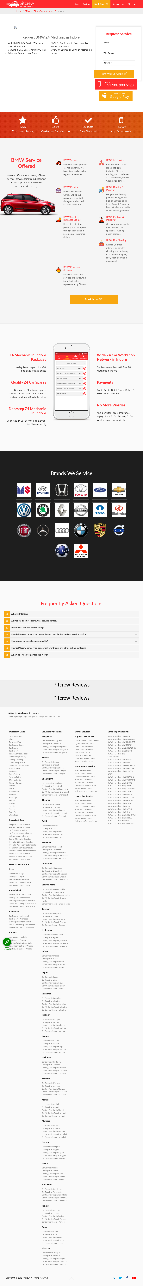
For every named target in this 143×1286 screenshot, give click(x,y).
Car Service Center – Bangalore (54, 752)
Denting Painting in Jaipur (52, 983)
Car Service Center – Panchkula (54, 1200)
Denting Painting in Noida (52, 1173)
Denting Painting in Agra (19, 879)
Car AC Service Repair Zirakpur (54, 1261)
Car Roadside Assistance (19, 765)
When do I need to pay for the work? (29, 655)
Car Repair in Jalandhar (51, 1001)
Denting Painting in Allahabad (21, 921)
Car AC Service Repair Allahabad (22, 924)
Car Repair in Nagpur (50, 1149)
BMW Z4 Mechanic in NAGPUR (120, 809)
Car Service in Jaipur (50, 977)
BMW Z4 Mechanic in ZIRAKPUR (121, 823)
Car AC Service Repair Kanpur (54, 1049)
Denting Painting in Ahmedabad (22, 900)
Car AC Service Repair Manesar (54, 1091)
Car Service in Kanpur (50, 1040)
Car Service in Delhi (50, 825)
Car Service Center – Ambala (20, 949)
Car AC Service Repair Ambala (21, 946)
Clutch (11, 788)
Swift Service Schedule (18, 830)
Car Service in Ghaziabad (52, 868)
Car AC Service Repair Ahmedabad (23, 903)
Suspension (14, 791)
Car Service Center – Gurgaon (54, 925)
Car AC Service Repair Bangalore (55, 749)
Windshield (13, 815)
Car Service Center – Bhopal (53, 773)
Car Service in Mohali (50, 1104)
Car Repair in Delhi (49, 828)
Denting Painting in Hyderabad (54, 940)
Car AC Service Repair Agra (20, 882)
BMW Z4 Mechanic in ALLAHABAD (121, 742)
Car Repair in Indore (50, 958)
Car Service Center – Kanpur (53, 1052)
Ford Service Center (83, 755)
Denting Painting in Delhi (52, 831)
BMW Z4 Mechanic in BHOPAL (120, 751)
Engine (12, 803)
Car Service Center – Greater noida (56, 904)
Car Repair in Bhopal (50, 765)
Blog (77, 4)
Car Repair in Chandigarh (52, 786)
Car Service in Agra (16, 873)
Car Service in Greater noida (53, 889)
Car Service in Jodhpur (51, 1019)
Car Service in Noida (50, 1167)
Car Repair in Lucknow (51, 1064)
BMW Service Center (83, 773)
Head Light (13, 797)
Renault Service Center (84, 761)
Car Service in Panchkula (52, 1189)
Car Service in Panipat (51, 1210)
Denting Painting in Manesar (53, 1089)
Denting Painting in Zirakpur (53, 1258)
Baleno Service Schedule (19, 836)
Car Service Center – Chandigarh (55, 795)
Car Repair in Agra (16, 876)
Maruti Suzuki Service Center (86, 740)
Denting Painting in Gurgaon (53, 919)
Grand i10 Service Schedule (20, 839)
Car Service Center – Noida (53, 1179)
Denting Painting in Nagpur (53, 1152)
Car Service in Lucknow (51, 1062)
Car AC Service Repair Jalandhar (55, 1007)
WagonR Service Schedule (19, 824)
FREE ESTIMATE (7, 948)
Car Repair (13, 751)
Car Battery (13, 771)
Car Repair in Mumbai (51, 1128)
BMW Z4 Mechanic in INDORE (120, 783)
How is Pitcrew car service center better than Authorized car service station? (49, 634)
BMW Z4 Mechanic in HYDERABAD (121, 780)
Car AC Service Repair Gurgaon (54, 922)
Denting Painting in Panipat (53, 1216)
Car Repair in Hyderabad (52, 937)
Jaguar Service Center (83, 788)
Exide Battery (14, 774)
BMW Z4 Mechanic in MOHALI (120, 803)
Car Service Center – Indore (53, 967)
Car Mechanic (46, 11)
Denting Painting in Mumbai (53, 1131)
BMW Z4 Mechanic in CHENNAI (120, 759)
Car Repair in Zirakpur (51, 1255)
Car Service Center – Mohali (53, 1116)
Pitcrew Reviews (71, 684)
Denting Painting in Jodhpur (53, 1025)
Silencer (12, 809)
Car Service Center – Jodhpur (53, 1031)
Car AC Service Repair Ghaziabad (55, 876)
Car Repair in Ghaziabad (52, 871)
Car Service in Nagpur (51, 1146)
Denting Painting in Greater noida (56, 895)
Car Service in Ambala (18, 937)
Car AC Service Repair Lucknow (54, 1070)
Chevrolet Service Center (85, 758)
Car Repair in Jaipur (50, 980)
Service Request (15, 736)
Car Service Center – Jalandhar (54, 1010)
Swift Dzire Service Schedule (20, 833)
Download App (15, 742)
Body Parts (13, 812)
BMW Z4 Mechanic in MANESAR (121, 800)
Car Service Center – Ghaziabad (55, 879)
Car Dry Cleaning (16, 759)
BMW (27, 11)
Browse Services (113, 74)
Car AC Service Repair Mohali (53, 1113)
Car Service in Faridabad (52, 847)
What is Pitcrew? (19, 614)
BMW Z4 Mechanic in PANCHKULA (122, 815)
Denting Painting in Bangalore (54, 746)
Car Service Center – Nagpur (53, 1158)
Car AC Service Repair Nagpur (54, 1155)
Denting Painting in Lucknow (54, 1067)
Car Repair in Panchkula (51, 1192)
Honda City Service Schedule (21, 847)
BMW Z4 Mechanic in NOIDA (119, 812)
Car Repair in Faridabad (51, 849)
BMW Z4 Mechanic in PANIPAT (120, 818)
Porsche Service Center (84, 782)
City (130, 4)
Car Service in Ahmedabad (20, 894)
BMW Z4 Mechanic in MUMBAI (120, 806)
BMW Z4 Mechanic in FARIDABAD (121, 765)
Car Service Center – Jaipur (53, 988)
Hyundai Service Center (84, 743)
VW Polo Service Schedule (19, 853)
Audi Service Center (83, 770)
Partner (86, 4)
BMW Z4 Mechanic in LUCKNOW (121, 797)
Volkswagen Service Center (86, 791)
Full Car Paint (14, 768)
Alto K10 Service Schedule (19, 827)
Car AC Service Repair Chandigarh (55, 792)
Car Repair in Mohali (50, 1107)
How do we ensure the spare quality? (29, 641)
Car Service (13, 748)
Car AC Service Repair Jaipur (53, 985)
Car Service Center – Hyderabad (55, 946)
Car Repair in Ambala (17, 940)
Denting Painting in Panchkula (54, 1195)
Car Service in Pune (50, 1231)
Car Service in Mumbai (51, 1125)
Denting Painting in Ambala (20, 943)
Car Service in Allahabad (19, 916)
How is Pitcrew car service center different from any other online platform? (48, 648)
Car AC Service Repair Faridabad (55, 855)
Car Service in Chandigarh (52, 783)
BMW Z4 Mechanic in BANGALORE (122, 748)
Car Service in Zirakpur (51, 1252)
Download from (119, 95)
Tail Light (12, 800)
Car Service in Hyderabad (52, 934)
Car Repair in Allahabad (18, 919)
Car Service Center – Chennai (54, 816)
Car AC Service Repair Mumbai (54, 1134)
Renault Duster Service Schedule (22, 850)
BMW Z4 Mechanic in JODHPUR (120, 791)
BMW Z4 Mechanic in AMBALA (120, 745)
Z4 (35, 11)
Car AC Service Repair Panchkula (55, 1197)
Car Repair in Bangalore (51, 743)
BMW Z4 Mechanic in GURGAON (121, 777)
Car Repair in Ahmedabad (19, 897)
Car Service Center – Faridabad (54, 858)
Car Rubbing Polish (17, 762)
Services (117, 4)
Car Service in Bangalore (52, 740)
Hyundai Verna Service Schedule (22, 845)
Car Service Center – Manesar (54, 1094)
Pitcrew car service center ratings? (28, 628)
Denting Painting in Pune (52, 1237)
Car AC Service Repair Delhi (53, 834)
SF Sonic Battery (15, 780)
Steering (12, 806)
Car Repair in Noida (50, 1170)
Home (18, 11)
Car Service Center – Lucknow (54, 1073)
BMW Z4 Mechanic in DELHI (119, 762)
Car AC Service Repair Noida (53, 1176)
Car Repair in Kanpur (50, 1043)
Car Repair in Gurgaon (51, 916)
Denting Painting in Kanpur (53, 1046)
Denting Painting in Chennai (53, 810)
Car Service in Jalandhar (51, 998)
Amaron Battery (15, 777)
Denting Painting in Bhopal (53, 768)
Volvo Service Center (83, 779)
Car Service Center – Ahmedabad (22, 906)
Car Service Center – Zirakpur (54, 1264)
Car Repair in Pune (49, 1234)
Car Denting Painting (17, 756)
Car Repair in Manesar (51, 1086)
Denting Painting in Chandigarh (55, 789)
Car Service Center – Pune (52, 1243)
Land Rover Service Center (85, 785)
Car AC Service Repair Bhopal (54, 770)
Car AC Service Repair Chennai (54, 813)
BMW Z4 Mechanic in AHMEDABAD (122, 739)
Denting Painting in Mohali (53, 1110)
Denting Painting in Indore (53, 961)
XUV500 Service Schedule (19, 859)
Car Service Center (16, 745)
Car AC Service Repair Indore (53, 964)
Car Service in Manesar (51, 1083)
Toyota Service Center (84, 749)
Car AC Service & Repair (18, 753)
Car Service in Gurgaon (51, 913)
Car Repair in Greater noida (53, 892)
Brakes (12, 785)
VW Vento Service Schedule (20, 856)
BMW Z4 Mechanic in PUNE (119, 820)
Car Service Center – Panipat (53, 1222)
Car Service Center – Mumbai (54, 1137)
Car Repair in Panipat (50, 1213)
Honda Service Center (84, 746)
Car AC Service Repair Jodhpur (54, 1028)
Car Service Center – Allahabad (21, 927)
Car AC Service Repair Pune (53, 1240)
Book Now (99, 4)
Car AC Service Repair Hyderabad (55, 943)
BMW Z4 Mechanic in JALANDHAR (121, 788)
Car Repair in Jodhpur (50, 1022)
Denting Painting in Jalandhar (54, 1004)
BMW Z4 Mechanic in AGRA (119, 736)
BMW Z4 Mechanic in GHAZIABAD (121, 768)
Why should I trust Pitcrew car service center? (34, 621)
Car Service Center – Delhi (52, 837)
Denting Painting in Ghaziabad (54, 874)
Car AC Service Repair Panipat (54, 1219)
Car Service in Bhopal (50, 762)
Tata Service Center (82, 752)
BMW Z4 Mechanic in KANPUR (120, 794)
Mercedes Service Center (85, 776)
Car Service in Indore (50, 956)
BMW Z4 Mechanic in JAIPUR (119, 785)
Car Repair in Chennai (51, 807)
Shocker (12, 794)
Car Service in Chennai (51, 804)
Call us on (119, 84)
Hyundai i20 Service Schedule (21, 842)
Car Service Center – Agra (19, 885)
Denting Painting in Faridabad (54, 852)
